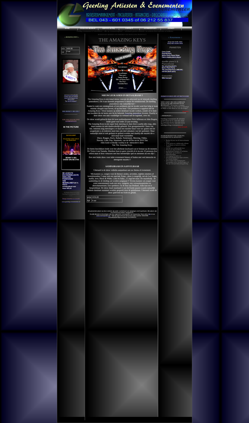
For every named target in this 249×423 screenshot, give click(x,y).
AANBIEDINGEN (150, 28)
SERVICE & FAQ (108, 28)
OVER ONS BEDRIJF (87, 28)
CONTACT (129, 28)
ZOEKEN (171, 28)
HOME (67, 28)
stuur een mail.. (174, 127)
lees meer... (186, 111)
